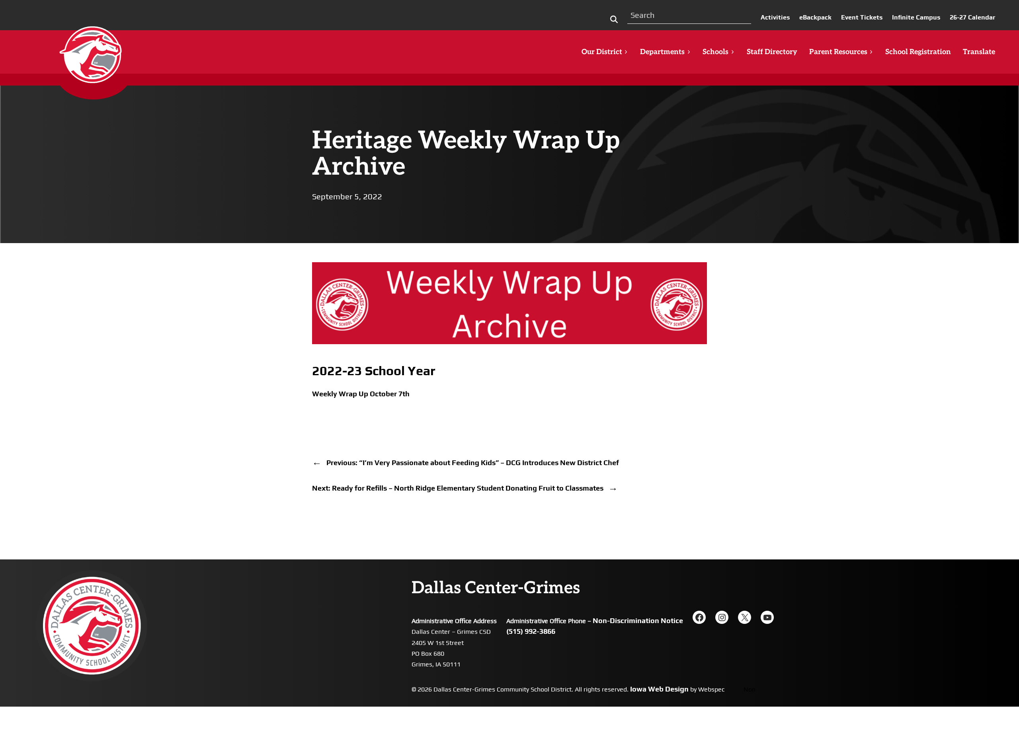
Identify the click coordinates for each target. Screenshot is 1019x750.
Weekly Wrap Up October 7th (361, 394)
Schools (715, 52)
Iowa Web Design (659, 689)
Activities (775, 17)
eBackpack (815, 17)
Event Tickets (861, 17)
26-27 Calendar (972, 17)
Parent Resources (838, 52)
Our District (602, 52)
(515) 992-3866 (530, 631)
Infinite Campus (916, 17)
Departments (662, 52)
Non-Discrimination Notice (638, 620)
